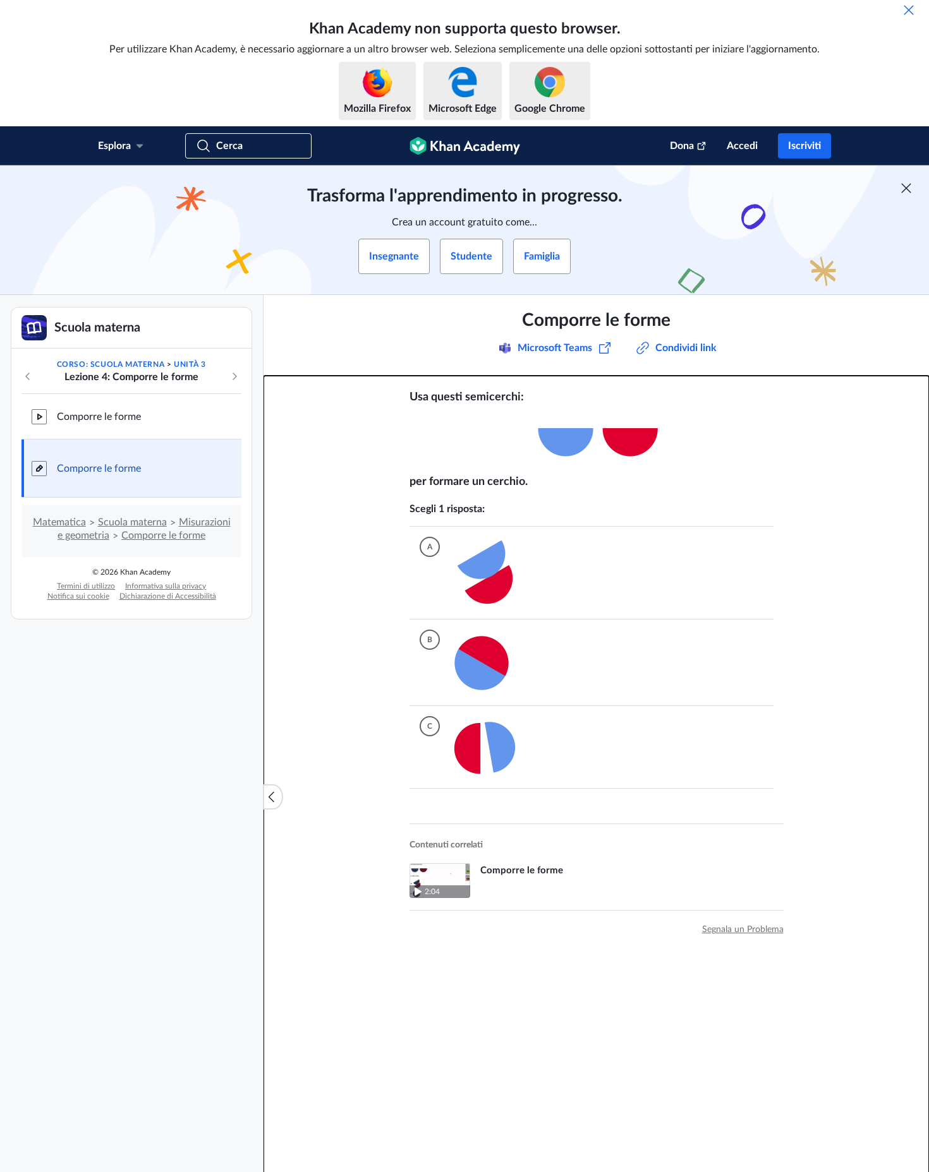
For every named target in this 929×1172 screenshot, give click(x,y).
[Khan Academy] (465, 146)
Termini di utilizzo (86, 586)
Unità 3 (189, 364)
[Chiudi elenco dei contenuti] (273, 797)
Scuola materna (132, 522)
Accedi (742, 146)
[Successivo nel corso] (234, 376)
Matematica (59, 522)
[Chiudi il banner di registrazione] (906, 188)
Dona (682, 146)
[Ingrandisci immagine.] (596, 439)
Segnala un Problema (743, 923)
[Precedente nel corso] (27, 376)
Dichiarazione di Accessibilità (167, 596)
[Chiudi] (909, 10)
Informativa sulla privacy (165, 586)
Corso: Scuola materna (111, 364)
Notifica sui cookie (78, 596)
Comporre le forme (99, 417)
